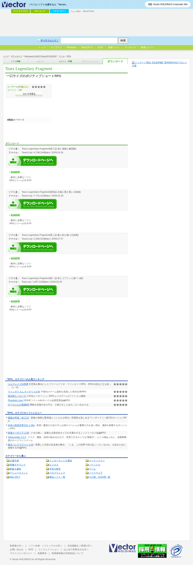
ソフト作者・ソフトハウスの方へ (45, 545)
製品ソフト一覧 (57, 477)
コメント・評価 (65, 61)
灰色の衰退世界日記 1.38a (21, 425)
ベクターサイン (59, 11)
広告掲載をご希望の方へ (79, 545)
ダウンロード (16, 56)
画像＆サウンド (18, 464)
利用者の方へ (16, 545)
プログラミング (57, 473)
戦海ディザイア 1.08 (18, 433)
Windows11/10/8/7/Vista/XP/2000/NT (41, 56)
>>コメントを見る (29, 94)
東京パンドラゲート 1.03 (20, 444)
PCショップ (40, 11)
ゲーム (62, 56)
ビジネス (53, 464)
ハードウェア (96, 473)
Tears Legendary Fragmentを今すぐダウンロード (32, 161)
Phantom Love (15, 400)
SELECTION (88, 11)
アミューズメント (19, 473)
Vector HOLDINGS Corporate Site (170, 4)
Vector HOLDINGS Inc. (23, 559)
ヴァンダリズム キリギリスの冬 (24, 391)
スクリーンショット (90, 61)
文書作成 (14, 460)
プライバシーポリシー (21, 553)
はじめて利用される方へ (76, 549)
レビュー (40, 61)
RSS (30, 549)
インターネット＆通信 (60, 460)
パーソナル (94, 464)
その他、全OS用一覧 (99, 477)
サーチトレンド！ (50, 40)
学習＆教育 (55, 469)
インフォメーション (48, 549)
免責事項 (42, 553)
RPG (69, 56)
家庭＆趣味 (15, 469)
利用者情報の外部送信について (67, 553)
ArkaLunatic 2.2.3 (17, 437)
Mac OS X (15, 477)
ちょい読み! (76, 11)
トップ (6, 56)
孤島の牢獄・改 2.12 (18, 417)
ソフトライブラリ (20, 11)
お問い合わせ (16, 549)
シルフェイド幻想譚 (18, 384)
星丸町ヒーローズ (17, 396)
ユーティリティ (97, 460)
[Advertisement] (36, 348)
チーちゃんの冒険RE (18, 404)
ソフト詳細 (15, 61)
